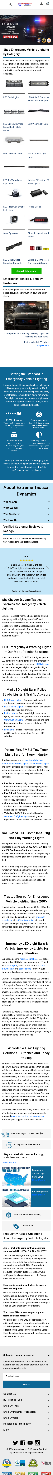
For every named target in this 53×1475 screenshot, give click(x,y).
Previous (6, 323)
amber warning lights (39, 751)
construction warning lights (15, 751)
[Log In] (41, 3)
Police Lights (10, 701)
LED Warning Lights (13, 694)
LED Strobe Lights (12, 687)
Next (47, 323)
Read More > (38, 1168)
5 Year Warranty (25, 908)
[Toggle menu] (4, 4)
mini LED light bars (29, 946)
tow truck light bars (34, 748)
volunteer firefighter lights (16, 804)
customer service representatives (27, 1104)
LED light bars (42, 652)
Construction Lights (13, 707)
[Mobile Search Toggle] (10, 5)
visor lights (12, 953)
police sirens (25, 956)
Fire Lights (9, 717)
